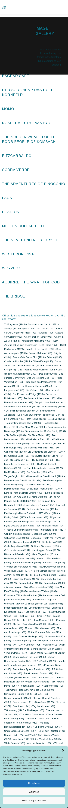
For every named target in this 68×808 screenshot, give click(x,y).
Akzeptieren (34, 783)
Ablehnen (34, 791)
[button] (63, 750)
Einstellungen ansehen (34, 800)
